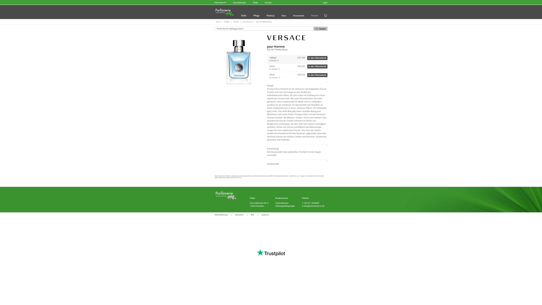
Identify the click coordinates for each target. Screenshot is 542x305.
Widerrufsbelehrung (221, 215)
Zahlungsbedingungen (285, 206)
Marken (314, 15)
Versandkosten (282, 203)
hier (240, 177)
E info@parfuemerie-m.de (313, 206)
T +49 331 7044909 (310, 203)
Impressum (265, 215)
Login (325, 2)
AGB (252, 215)
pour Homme (276, 46)
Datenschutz (239, 215)
